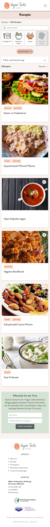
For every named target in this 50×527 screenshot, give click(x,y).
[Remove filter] (31, 51)
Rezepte (4, 22)
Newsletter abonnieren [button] (19, 468)
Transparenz (14, 465)
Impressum (33, 522)
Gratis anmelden (25, 426)
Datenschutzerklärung (20, 522)
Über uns (13, 459)
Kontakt (13, 462)
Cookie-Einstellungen (18, 471)
